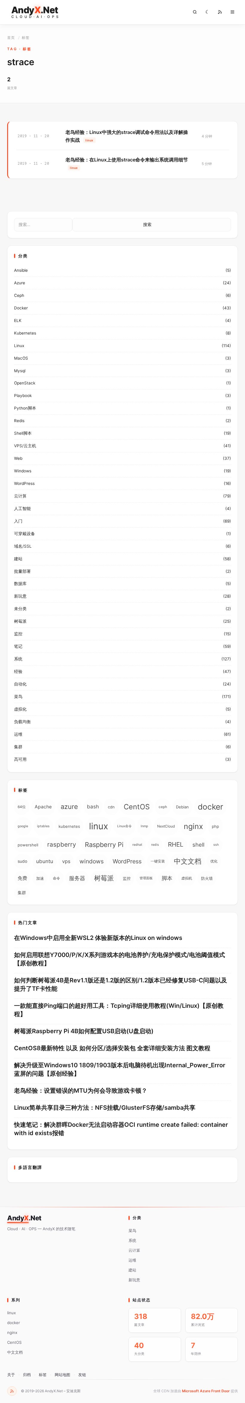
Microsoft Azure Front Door (206, 1391)
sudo (22, 861)
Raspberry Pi (104, 844)
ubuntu (44, 861)
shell (198, 844)
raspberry (61, 844)
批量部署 (22, 571)
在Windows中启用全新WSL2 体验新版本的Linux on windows (98, 937)
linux (98, 826)
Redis (19, 420)
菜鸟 (18, 696)
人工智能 (22, 508)
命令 (56, 878)
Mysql (19, 370)
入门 (18, 521)
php (215, 826)
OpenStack (24, 383)
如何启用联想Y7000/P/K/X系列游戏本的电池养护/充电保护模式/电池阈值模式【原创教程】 (119, 959)
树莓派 (20, 621)
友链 (82, 1375)
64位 (22, 806)
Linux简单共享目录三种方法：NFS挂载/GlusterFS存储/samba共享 (104, 1107)
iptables (43, 826)
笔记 (18, 646)
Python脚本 (25, 408)
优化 (214, 861)
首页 (11, 37)
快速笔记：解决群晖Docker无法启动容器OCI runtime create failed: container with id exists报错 (121, 1129)
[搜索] (194, 12)
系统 (18, 659)
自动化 (20, 684)
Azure (19, 282)
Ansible (21, 270)
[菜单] (232, 12)
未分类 (20, 608)
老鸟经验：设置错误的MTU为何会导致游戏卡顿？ (80, 1090)
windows (91, 861)
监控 (18, 633)
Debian (182, 806)
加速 (40, 878)
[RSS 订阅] (12, 1391)
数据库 (20, 583)
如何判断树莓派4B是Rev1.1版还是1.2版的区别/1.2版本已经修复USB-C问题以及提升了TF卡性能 (120, 984)
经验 (18, 671)
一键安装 (158, 861)
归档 (27, 1375)
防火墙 (207, 878)
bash (93, 807)
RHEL (175, 844)
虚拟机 (186, 878)
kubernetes (69, 826)
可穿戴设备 (24, 533)
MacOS (21, 358)
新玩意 (20, 596)
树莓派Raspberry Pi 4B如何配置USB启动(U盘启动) (84, 1031)
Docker (21, 308)
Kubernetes (25, 333)
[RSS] (220, 12)
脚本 (167, 878)
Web (18, 458)
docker (210, 806)
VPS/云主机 (25, 445)
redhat (137, 845)
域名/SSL (23, 546)
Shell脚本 (23, 433)
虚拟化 (20, 709)
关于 (11, 1375)
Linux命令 (124, 826)
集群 (18, 746)
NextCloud (166, 826)
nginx (193, 826)
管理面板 (146, 878)
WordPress (24, 483)
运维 (18, 734)
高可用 (20, 759)
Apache (43, 807)
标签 (43, 1375)
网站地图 (62, 1375)
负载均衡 (22, 721)
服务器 (77, 878)
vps (66, 861)
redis (155, 845)
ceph (163, 806)
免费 (22, 878)
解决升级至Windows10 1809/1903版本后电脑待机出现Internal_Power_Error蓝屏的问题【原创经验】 (119, 1069)
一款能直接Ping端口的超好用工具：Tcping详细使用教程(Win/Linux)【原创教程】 (118, 1010)
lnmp (144, 826)
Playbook (23, 395)
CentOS (137, 806)
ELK (18, 320)
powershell (28, 844)
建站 (18, 558)
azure (69, 806)
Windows (22, 470)
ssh (216, 845)
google (23, 826)
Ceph (19, 295)
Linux (19, 345)
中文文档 (187, 861)
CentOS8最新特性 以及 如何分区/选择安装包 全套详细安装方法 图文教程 (112, 1048)
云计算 (20, 496)
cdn (111, 806)
